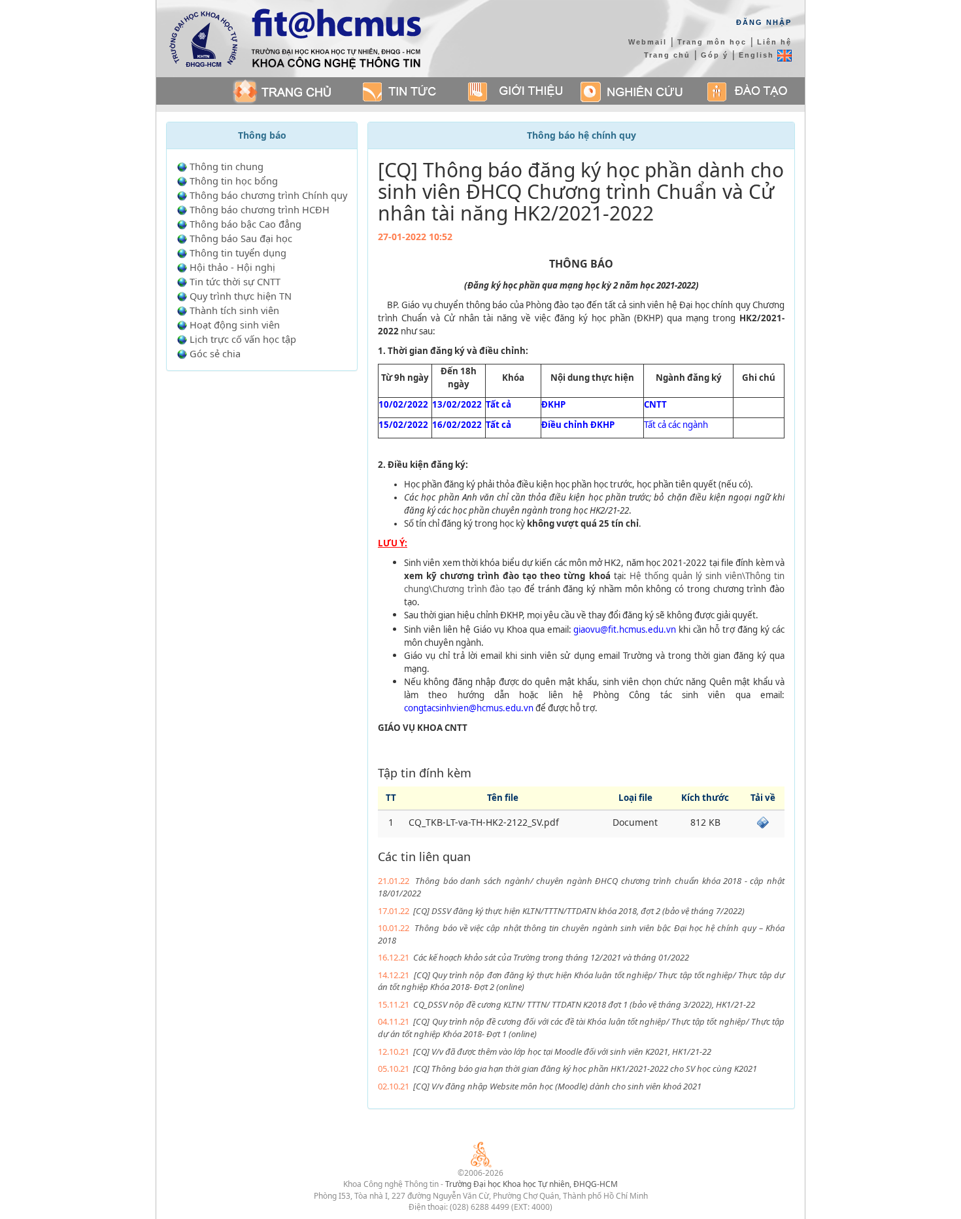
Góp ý (714, 55)
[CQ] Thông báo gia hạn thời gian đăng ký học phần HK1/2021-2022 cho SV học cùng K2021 (585, 1068)
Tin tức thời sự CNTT (235, 281)
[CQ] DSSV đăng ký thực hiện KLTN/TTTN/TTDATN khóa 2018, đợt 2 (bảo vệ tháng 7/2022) (579, 911)
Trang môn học (712, 42)
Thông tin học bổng (234, 180)
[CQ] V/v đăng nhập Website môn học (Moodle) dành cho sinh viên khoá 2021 (557, 1086)
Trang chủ (667, 55)
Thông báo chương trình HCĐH (259, 209)
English (758, 55)
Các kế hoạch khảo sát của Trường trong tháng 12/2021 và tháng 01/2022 (551, 957)
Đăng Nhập (764, 22)
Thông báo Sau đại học (241, 238)
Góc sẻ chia (215, 353)
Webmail (647, 42)
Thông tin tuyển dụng (238, 252)
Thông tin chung (226, 166)
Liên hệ (774, 42)
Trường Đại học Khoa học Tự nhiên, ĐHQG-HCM (531, 1184)
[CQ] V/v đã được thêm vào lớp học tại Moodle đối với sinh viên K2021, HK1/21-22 (562, 1051)
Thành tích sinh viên (234, 310)
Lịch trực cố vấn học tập (243, 338)
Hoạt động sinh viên (235, 324)
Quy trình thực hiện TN (241, 295)
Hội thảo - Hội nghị (232, 267)
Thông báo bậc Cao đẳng (245, 223)
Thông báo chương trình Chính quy (268, 195)
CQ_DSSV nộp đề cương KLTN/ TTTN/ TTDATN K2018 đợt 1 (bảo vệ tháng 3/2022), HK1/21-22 (584, 1004)
